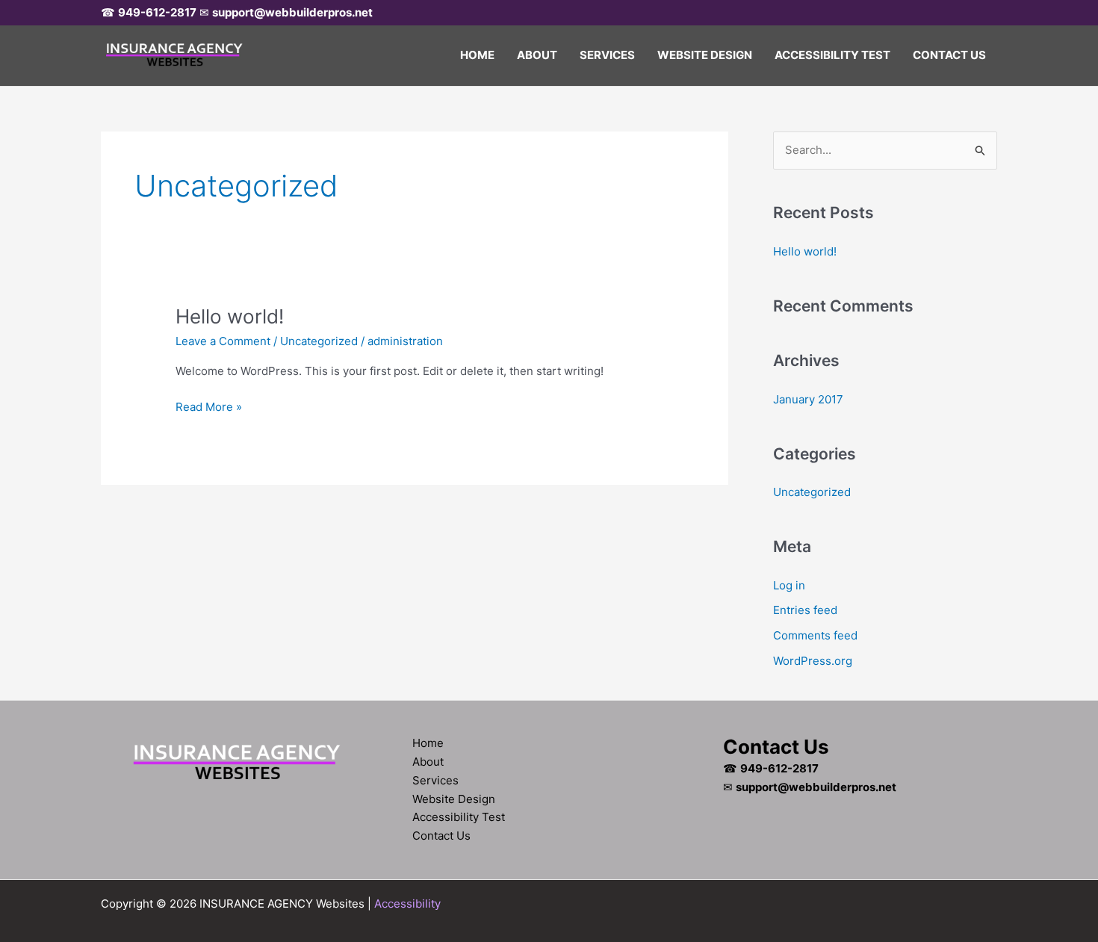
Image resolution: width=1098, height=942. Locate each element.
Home (477, 55)
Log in (789, 585)
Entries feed (805, 610)
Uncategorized (319, 341)
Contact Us (949, 55)
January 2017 (808, 399)
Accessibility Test (832, 55)
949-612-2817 (157, 12)
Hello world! (230, 316)
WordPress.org (812, 661)
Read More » (209, 408)
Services (607, 55)
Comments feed (815, 635)
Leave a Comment (223, 341)
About (537, 55)
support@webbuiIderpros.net (292, 12)
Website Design (704, 55)
